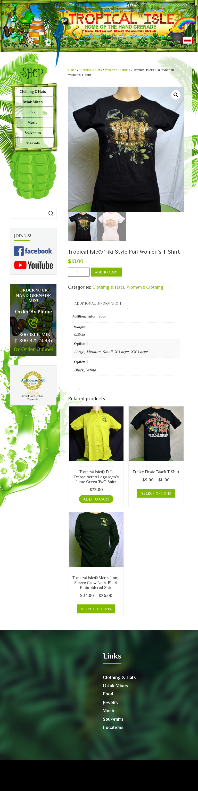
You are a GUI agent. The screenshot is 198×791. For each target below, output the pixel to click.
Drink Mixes (33, 102)
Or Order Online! (33, 349)
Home (72, 70)
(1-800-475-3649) (33, 340)
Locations (113, 727)
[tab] (97, 303)
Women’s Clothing (117, 70)
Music (33, 122)
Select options (156, 493)
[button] (175, 94)
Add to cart (106, 272)
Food (33, 112)
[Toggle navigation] (188, 40)
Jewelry (110, 702)
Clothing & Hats (33, 91)
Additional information (98, 303)
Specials (33, 143)
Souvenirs (32, 133)
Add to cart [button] (96, 499)
